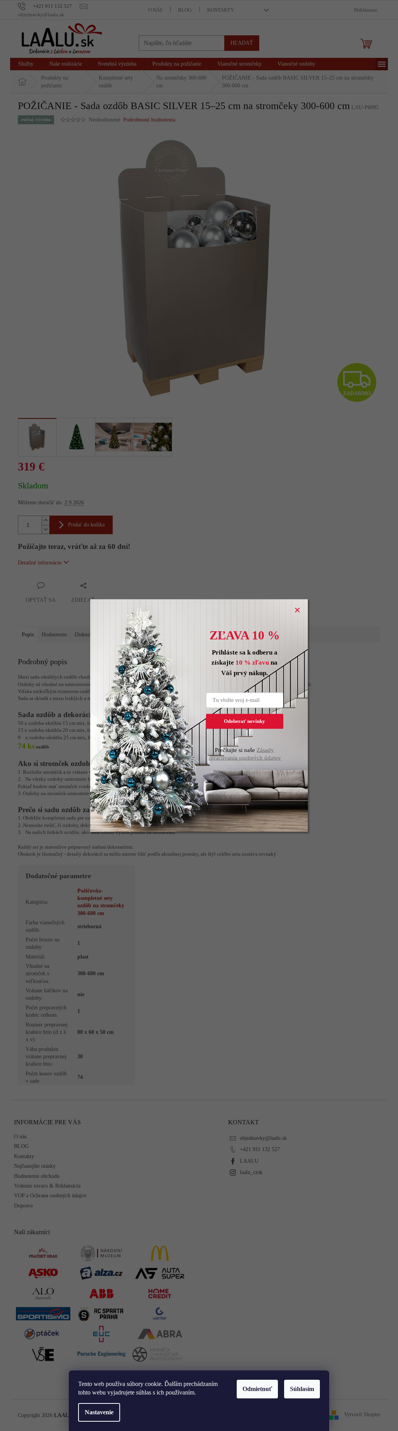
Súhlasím (302, 1389)
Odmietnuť (257, 1389)
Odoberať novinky (244, 721)
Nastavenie (99, 1412)
